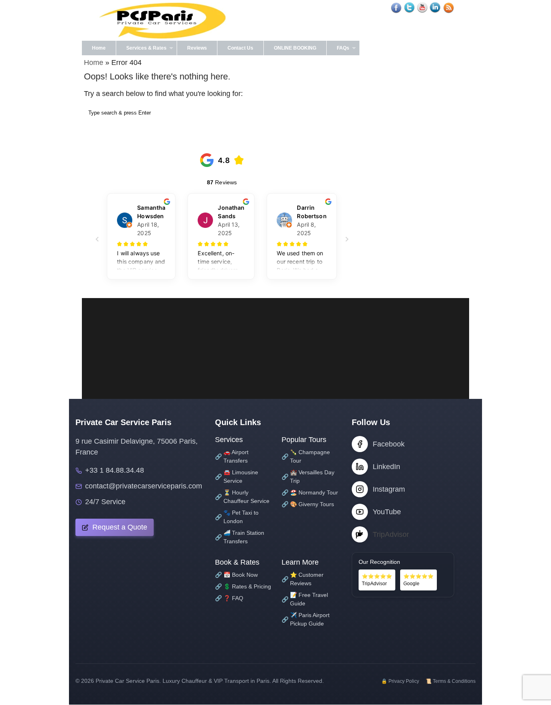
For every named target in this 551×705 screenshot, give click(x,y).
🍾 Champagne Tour (306, 456)
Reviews (197, 48)
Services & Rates (141, 50)
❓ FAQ (229, 598)
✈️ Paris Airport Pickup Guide (306, 619)
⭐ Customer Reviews (303, 579)
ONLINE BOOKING (295, 48)
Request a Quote (118, 527)
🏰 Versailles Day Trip (308, 476)
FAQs (338, 50)
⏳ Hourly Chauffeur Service (242, 496)
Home (99, 48)
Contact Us (240, 48)
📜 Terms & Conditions (451, 681)
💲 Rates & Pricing (243, 586)
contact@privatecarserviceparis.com (143, 486)
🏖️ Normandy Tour (310, 492)
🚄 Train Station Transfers (239, 537)
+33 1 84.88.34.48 (114, 470)
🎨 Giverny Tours (308, 504)
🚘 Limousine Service (236, 476)
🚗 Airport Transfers (231, 456)
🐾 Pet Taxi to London (237, 516)
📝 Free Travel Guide (305, 599)
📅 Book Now (236, 575)
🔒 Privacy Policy (400, 681)
